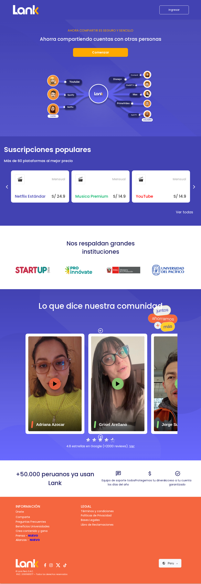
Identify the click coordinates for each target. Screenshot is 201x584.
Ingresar (174, 10)
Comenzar (100, 52)
